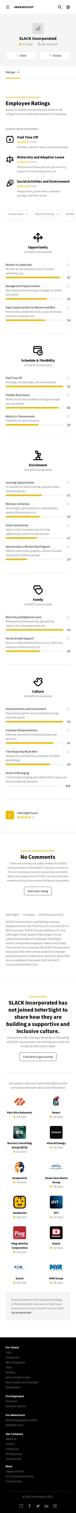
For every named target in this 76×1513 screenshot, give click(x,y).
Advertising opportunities (21, 1420)
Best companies (15, 1362)
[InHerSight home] (24, 7)
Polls (9, 1367)
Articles (10, 1372)
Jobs (8, 1352)
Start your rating (38, 891)
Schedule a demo (16, 1406)
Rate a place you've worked (22, 1382)
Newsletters (13, 1387)
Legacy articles (15, 1471)
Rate (23, 55)
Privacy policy (14, 1454)
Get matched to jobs (18, 1377)
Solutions (11, 1401)
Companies (12, 1357)
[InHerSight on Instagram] (55, 1506)
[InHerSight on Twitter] (38, 1506)
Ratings (12, 72)
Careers (10, 1444)
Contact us (12, 1449)
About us (11, 1439)
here (35, 964)
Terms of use (13, 1459)
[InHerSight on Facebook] (29, 1506)
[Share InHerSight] (21, 1506)
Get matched (49, 44)
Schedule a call (14, 1425)
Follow (57, 55)
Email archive (14, 1481)
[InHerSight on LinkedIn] (46, 1506)
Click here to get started (38, 1056)
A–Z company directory (19, 1476)
